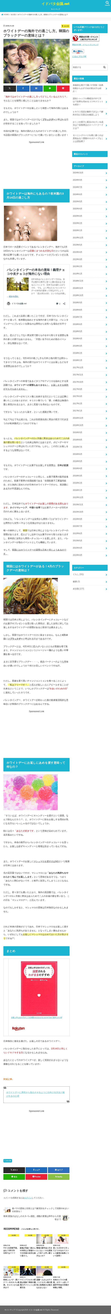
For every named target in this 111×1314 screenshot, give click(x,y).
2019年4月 (77, 252)
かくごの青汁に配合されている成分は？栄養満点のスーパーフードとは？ (88, 125)
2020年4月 (77, 209)
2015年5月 (77, 541)
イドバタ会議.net (55, 3)
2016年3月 (77, 476)
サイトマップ (55, 9)
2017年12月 (78, 367)
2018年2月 (77, 353)
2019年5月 (77, 245)
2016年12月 (78, 418)
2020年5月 (77, 201)
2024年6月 (77, 194)
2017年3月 (77, 396)
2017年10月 (78, 382)
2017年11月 (78, 375)
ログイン (28, 1198)
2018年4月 (77, 339)
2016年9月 (77, 432)
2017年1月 (77, 411)
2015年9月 (77, 519)
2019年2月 (77, 266)
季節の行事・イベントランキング (85, 45)
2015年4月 (77, 548)
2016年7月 (77, 447)
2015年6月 (77, 533)
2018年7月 (77, 317)
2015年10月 (78, 512)
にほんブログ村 (79, 56)
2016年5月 (77, 461)
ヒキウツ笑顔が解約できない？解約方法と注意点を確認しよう (88, 113)
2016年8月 (77, 440)
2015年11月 (78, 505)
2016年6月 (77, 454)
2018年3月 (77, 346)
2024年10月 (78, 173)
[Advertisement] (36, 163)
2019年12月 (78, 238)
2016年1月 (77, 490)
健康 (76, 581)
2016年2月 (77, 483)
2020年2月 (77, 223)
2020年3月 (77, 216)
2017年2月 (77, 403)
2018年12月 (78, 281)
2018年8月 (77, 310)
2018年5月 (77, 331)
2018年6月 (77, 324)
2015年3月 (77, 555)
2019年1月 (77, 274)
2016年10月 (78, 425)
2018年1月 (77, 360)
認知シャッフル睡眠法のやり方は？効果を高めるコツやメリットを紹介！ (88, 101)
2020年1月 (77, 230)
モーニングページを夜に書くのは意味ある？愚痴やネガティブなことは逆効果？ (88, 138)
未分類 (8, 1161)
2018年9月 (77, 302)
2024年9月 (77, 180)
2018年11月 (78, 288)
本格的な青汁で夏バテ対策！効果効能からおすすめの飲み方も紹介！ (88, 88)
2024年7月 (77, 187)
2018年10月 (78, 295)
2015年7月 (77, 526)
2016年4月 (77, 468)
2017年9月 (77, 389)
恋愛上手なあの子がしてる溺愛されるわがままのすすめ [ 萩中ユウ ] (35, 1018)
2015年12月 (78, 497)
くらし (78, 574)
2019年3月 (77, 259)
